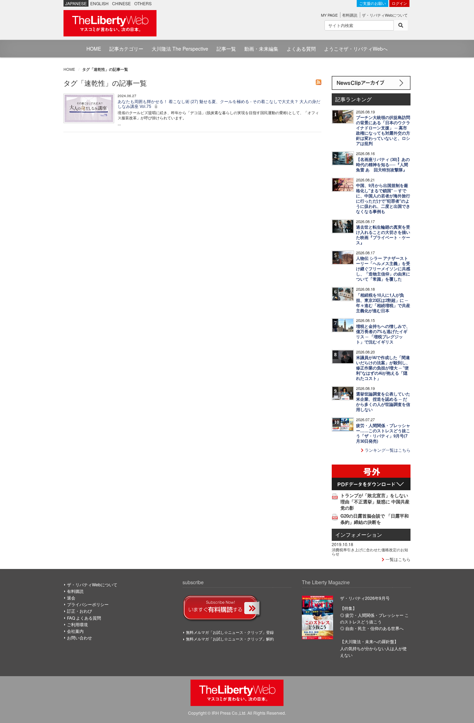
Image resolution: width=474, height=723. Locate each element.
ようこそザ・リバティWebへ (356, 48)
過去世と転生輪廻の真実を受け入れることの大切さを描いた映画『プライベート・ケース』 (383, 235)
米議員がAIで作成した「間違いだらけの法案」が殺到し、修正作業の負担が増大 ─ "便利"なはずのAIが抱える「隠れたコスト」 (383, 368)
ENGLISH (99, 3)
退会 (71, 598)
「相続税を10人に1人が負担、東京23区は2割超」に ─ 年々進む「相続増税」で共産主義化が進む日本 (383, 303)
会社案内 (75, 631)
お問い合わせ (79, 637)
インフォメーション (358, 534)
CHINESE (121, 3)
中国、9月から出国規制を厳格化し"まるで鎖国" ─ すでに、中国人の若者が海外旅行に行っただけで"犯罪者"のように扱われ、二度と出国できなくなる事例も (383, 198)
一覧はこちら (397, 559)
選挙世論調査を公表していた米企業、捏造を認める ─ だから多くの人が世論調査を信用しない (383, 401)
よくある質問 (301, 48)
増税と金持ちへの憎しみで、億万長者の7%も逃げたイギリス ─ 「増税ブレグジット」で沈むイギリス (383, 334)
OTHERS (143, 3)
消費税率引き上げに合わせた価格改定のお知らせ (370, 551)
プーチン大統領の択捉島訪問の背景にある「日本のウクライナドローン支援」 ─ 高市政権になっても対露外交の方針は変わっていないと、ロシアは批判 (383, 130)
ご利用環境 (77, 624)
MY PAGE (329, 15)
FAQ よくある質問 (84, 618)
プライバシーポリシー (88, 604)
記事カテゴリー (126, 48)
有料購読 (349, 15)
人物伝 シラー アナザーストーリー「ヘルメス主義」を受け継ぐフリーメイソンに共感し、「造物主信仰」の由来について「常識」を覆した (383, 268)
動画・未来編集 (261, 48)
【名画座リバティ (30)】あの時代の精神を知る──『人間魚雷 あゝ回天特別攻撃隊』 (383, 164)
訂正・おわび (79, 611)
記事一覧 (226, 48)
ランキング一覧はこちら (387, 450)
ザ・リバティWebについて (385, 15)
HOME (93, 48)
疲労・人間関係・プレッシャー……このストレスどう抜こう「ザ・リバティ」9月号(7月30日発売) (383, 433)
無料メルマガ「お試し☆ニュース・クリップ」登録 (230, 632)
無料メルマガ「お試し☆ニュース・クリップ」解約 (230, 638)
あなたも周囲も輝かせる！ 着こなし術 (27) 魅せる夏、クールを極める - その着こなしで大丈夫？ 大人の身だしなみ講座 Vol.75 (219, 103)
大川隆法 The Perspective (180, 48)
